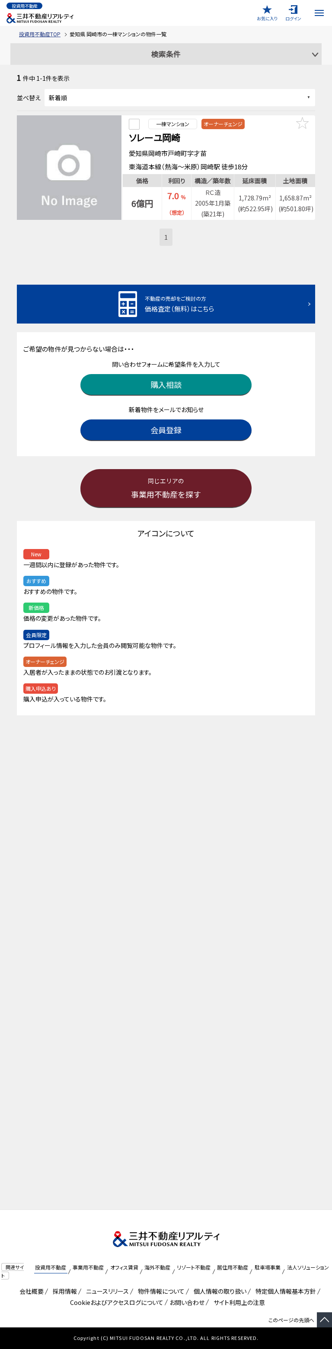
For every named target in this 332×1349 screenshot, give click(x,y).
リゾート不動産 (194, 1267)
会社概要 (30, 1291)
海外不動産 (157, 1267)
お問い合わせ (186, 1302)
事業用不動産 (88, 1267)
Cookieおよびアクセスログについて (115, 1302)
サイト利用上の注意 (238, 1302)
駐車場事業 (268, 1267)
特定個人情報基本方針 (284, 1291)
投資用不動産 (50, 1267)
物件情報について (160, 1291)
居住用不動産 (232, 1267)
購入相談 (166, 384)
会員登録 (166, 429)
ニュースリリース (106, 1291)
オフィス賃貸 (124, 1267)
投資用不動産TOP (40, 34)
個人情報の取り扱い (218, 1291)
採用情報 (63, 1291)
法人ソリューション (308, 1267)
